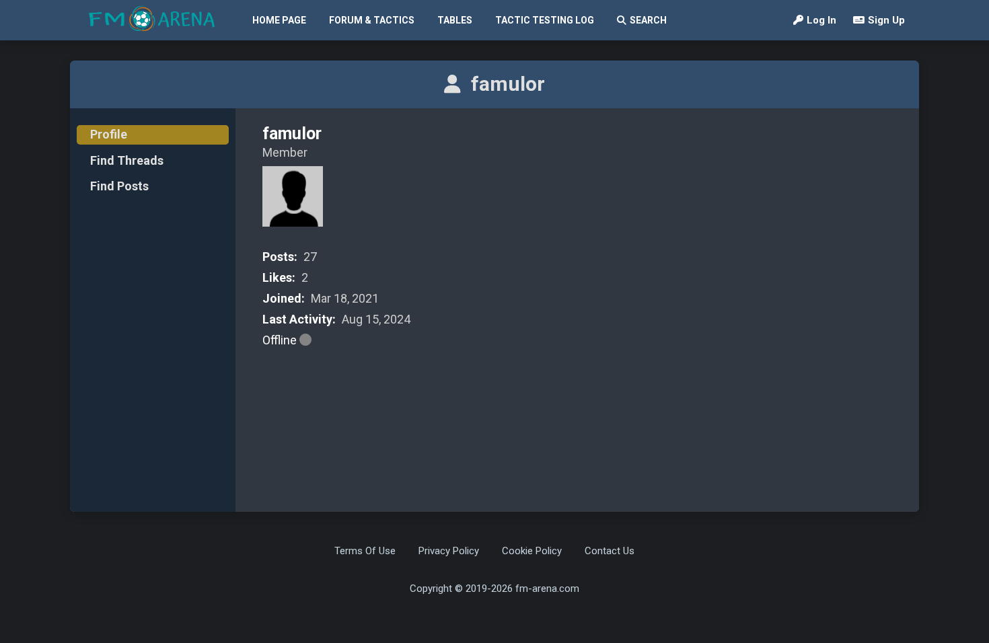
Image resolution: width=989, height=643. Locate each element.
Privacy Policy (448, 551)
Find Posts (119, 186)
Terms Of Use (365, 551)
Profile (108, 134)
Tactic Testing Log (544, 20)
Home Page (279, 20)
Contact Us (609, 551)
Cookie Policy (532, 551)
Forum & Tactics (371, 20)
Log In (821, 20)
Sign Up (886, 20)
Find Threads (126, 160)
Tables (454, 20)
